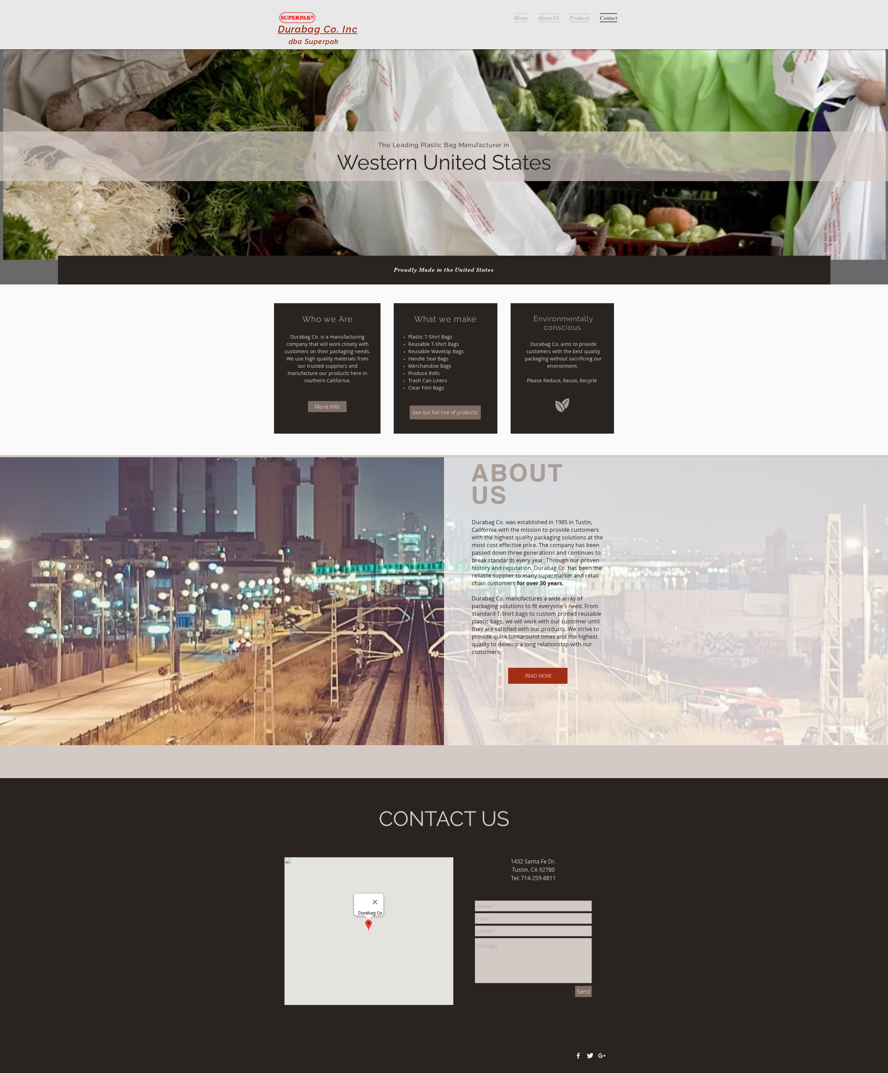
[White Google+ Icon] (602, 1055)
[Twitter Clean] (590, 1055)
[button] (537, 676)
